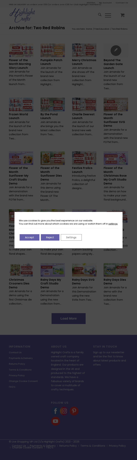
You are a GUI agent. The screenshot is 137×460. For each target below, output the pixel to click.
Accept (29, 237)
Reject (50, 237)
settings (113, 223)
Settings (71, 237)
